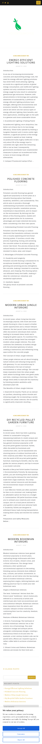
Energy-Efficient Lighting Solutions (21, 61)
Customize (21, 734)
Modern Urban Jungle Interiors (21, 306)
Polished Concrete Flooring (21, 180)
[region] (21, 725)
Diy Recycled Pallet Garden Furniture (21, 421)
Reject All (21, 740)
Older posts (12, 669)
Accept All (21, 728)
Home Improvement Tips (21, 56)
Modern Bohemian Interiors (21, 540)
